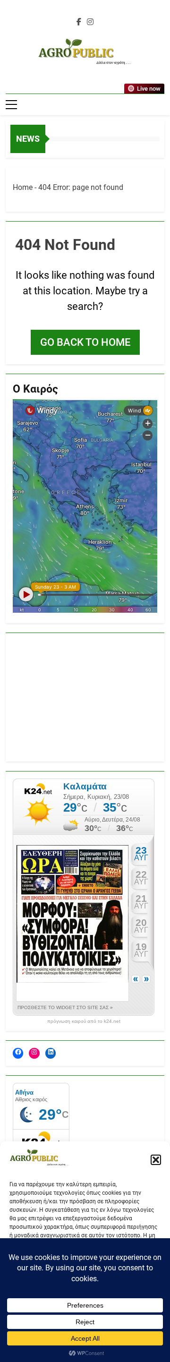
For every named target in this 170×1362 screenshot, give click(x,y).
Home (23, 187)
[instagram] (90, 22)
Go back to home (85, 342)
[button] (156, 1160)
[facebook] (79, 22)
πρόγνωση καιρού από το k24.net (83, 1021)
